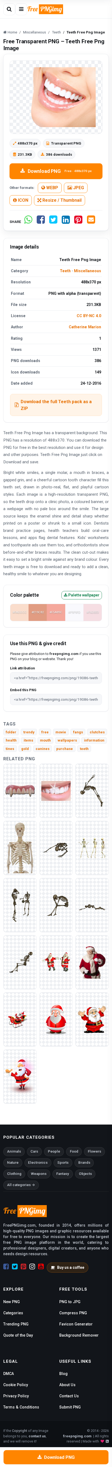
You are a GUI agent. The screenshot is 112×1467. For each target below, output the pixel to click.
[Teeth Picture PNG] (20, 791)
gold (25, 749)
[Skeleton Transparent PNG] (56, 848)
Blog (63, 1374)
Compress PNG (73, 1313)
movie (60, 732)
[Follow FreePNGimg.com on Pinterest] (23, 1266)
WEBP (51, 187)
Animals (14, 1151)
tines (10, 749)
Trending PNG (16, 1324)
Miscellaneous (87, 271)
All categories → (21, 1185)
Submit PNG (70, 1407)
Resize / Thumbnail (61, 200)
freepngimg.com (77, 1436)
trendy (29, 732)
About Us (67, 1385)
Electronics (38, 1162)
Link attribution (22, 668)
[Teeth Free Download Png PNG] (56, 791)
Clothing (14, 1174)
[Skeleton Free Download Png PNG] (20, 962)
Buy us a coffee (70, 1267)
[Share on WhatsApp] (28, 222)
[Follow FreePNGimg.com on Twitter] (15, 1266)
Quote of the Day (18, 1335)
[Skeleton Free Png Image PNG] (20, 848)
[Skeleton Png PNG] (20, 905)
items (28, 740)
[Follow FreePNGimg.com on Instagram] (32, 1266)
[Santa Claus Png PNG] (56, 962)
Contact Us (69, 1396)
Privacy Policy (16, 1396)
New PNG (11, 1302)
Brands (84, 1162)
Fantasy (62, 1174)
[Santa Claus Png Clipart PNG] (20, 1076)
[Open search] (9, 9)
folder (11, 732)
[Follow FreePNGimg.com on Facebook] (6, 1266)
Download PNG (60, 171)
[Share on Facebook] (40, 222)
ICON (22, 200)
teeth (84, 749)
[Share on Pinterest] (78, 222)
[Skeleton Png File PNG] (92, 848)
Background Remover (79, 1335)
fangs (78, 732)
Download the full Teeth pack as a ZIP (56, 405)
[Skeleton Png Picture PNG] (56, 905)
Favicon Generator (76, 1324)
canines (42, 749)
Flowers (94, 1151)
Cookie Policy (15, 1385)
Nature (12, 1162)
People (54, 1151)
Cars (34, 1151)
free (45, 732)
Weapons (38, 1174)
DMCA (8, 1374)
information (94, 740)
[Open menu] (21, 9)
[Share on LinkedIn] (65, 222)
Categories (13, 1313)
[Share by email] (91, 222)
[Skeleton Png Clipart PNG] (92, 905)
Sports (63, 1162)
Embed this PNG (23, 690)
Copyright (19, 1431)
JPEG (78, 187)
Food (74, 1151)
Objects (85, 1174)
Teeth (65, 271)
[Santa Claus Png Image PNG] (20, 1019)
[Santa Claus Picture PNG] (92, 962)
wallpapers (67, 740)
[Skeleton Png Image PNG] (92, 791)
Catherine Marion (85, 327)
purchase (64, 749)
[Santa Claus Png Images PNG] (92, 1019)
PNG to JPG (69, 1302)
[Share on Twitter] (53, 222)
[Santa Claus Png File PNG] (56, 1019)
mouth (45, 740)
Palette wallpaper (83, 595)
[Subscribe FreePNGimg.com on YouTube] (41, 1266)
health (11, 740)
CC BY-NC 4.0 (89, 316)
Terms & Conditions (21, 1407)
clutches (97, 732)
